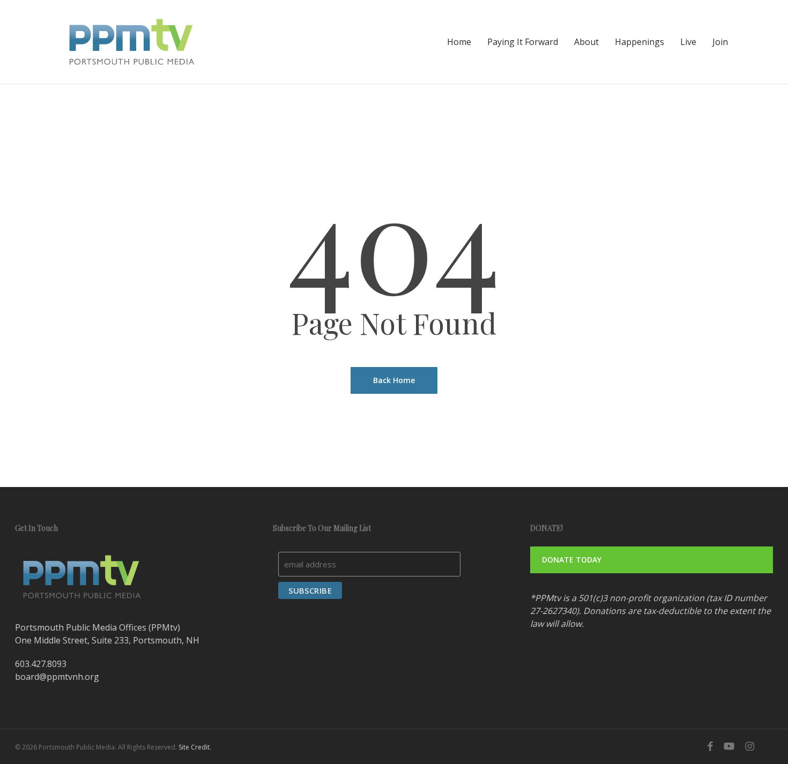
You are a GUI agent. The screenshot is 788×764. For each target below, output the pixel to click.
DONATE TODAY (571, 560)
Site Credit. (195, 747)
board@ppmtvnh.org (57, 677)
